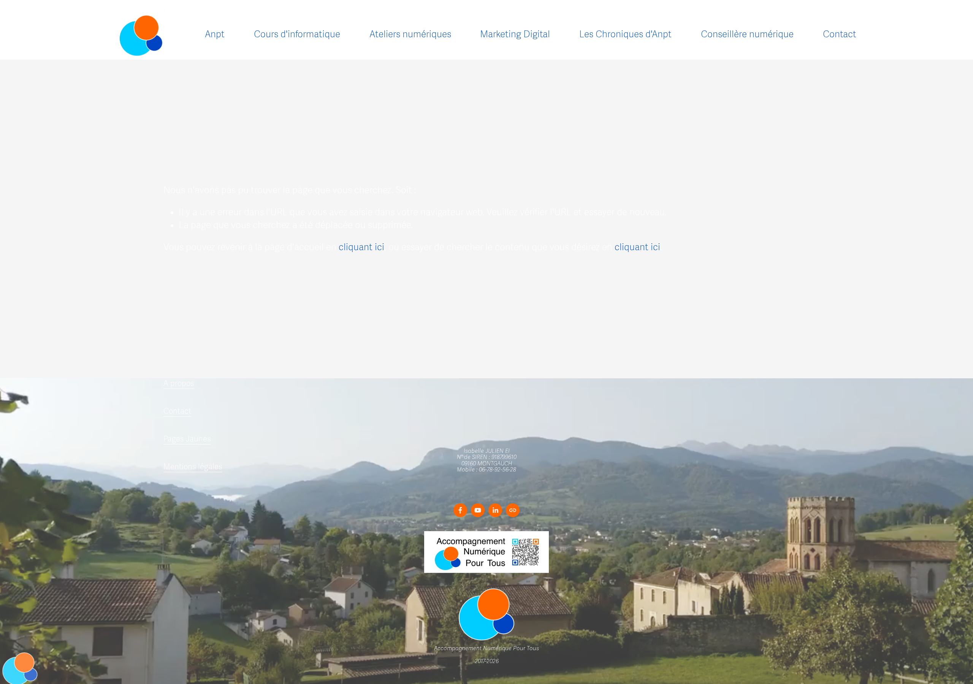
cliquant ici (361, 247)
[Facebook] (460, 510)
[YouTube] (478, 510)
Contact (839, 34)
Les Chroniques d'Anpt (625, 34)
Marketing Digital (515, 34)
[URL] (513, 510)
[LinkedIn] (495, 510)
